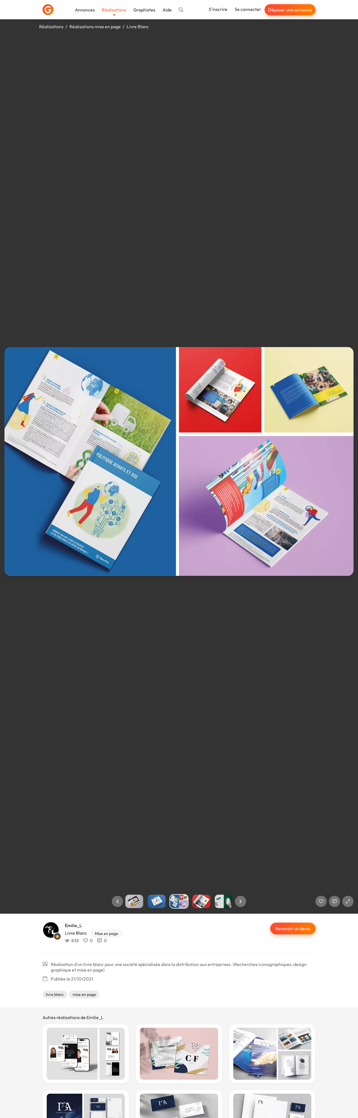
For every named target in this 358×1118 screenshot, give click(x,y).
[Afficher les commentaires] (334, 901)
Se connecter (248, 9)
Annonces (85, 10)
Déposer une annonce (290, 10)
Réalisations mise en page (95, 26)
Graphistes (144, 10)
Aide (167, 10)
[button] (117, 901)
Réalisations (114, 10)
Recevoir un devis (292, 928)
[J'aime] (321, 901)
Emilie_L (73, 925)
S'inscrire (218, 9)
